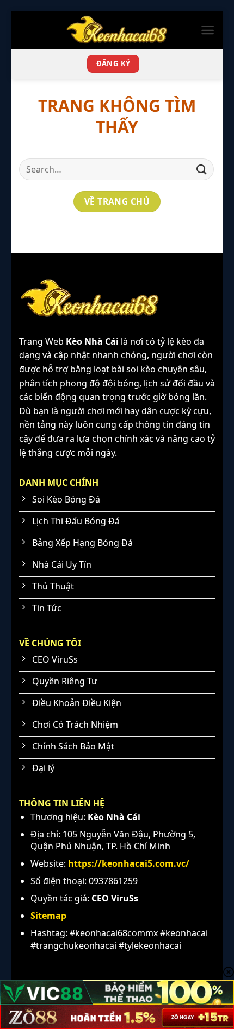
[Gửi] (202, 169)
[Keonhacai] (117, 30)
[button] (207, 30)
